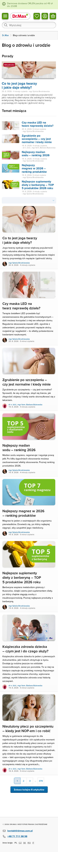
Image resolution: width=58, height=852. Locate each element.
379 (41, 781)
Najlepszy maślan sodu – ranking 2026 (35, 153)
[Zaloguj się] (45, 16)
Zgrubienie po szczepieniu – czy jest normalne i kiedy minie (37, 139)
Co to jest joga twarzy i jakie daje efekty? (19, 85)
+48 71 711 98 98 (17, 836)
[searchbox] (29, 25)
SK (24, 842)
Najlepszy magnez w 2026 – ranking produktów (34, 168)
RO (29, 842)
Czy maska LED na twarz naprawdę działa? (37, 124)
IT (33, 842)
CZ (20, 842)
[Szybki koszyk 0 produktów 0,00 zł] (53, 16)
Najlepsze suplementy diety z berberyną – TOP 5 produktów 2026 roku (38, 185)
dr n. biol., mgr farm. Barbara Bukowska (25, 404)
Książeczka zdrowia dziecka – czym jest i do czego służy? (25, 649)
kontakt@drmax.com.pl (20, 830)
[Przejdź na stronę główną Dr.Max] (20, 16)
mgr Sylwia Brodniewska (19, 263)
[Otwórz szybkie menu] (5, 16)
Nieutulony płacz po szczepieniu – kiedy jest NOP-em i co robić (27, 728)
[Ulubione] (37, 16)
